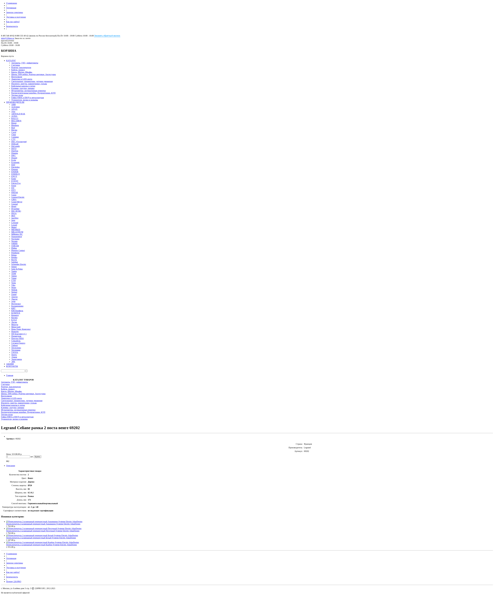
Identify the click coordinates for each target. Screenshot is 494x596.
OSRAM (15, 246)
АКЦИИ (10, 364)
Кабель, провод (18, 70)
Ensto (13, 179)
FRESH (14, 192)
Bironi (13, 123)
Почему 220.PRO (13, 581)
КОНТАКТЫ (12, 366)
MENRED (15, 230)
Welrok (14, 290)
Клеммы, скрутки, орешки (22, 88)
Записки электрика (14, 12)
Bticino (14, 130)
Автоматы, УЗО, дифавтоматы (24, 63)
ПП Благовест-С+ (19, 334)
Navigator (15, 239)
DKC (13, 155)
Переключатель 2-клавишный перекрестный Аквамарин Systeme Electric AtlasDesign (43, 524)
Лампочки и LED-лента (21, 79)
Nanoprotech (16, 236)
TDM (13, 274)
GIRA (13, 199)
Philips (14, 248)
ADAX (14, 109)
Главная (9, 375)
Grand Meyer (16, 202)
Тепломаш (15, 350)
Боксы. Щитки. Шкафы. (21, 72)
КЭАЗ (14, 320)
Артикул (10, 439)
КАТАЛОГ (11, 60)
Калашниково (17, 306)
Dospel (14, 158)
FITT (13, 190)
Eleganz (14, 169)
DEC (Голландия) (19, 142)
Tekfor (14, 276)
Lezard (14, 225)
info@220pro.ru (7, 38)
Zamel (13, 294)
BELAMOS (16, 121)
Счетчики (15, 65)
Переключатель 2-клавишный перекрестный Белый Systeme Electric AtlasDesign (41, 538)
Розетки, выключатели (21, 67)
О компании (11, 3)
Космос (14, 318)
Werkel (14, 292)
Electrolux (15, 167)
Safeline (14, 262)
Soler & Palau (17, 269)
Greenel (14, 204)
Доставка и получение (16, 17)
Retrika (14, 257)
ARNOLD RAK (18, 114)
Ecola (13, 160)
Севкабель (15, 341)
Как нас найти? (13, 22)
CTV (13, 139)
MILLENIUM (17, 232)
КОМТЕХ (15, 313)
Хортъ (14, 355)
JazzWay (15, 218)
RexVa (14, 260)
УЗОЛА (14, 352)
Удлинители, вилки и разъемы (24, 100)
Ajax (13, 111)
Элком (14, 357)
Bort (13, 128)
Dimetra (14, 153)
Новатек (15, 331)
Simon (14, 267)
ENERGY (15, 174)
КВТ (13, 308)
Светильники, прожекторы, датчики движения (32, 81)
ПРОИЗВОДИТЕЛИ (15, 102)
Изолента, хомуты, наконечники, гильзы (29, 84)
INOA (14, 213)
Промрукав (16, 336)
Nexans (14, 241)
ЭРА (13, 362)
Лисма (14, 322)
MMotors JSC (17, 234)
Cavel (13, 132)
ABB (13, 104)
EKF (13, 165)
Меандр (14, 324)
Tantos (14, 271)
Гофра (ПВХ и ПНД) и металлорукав (27, 98)
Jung (13, 220)
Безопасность (12, 26)
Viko (13, 285)
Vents (13, 283)
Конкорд (15, 315)
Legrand (14, 223)
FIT (12, 188)
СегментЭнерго (18, 343)
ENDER (14, 172)
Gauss (13, 195)
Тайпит (14, 345)
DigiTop (14, 151)
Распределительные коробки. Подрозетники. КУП (33, 93)
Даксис (14, 299)
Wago (13, 287)
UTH (13, 280)
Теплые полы (17, 95)
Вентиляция (16, 77)
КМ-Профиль (17, 311)
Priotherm (15, 253)
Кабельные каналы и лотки (23, 86)
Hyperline (15, 209)
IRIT (13, 216)
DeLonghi (15, 146)
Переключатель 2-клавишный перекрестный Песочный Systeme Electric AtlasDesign (42, 531)
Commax (15, 137)
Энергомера (16, 359)
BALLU (14, 118)
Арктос (14, 297)
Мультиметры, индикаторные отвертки (28, 91)
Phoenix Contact (18, 250)
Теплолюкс (16, 348)
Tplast (13, 278)
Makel (13, 227)
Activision (15, 107)
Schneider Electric (18, 264)
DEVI (13, 148)
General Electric (17, 197)
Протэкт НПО (17, 338)
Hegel (13, 206)
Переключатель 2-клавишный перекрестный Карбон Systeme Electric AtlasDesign (41, 545)
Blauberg (15, 125)
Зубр (13, 301)
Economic (15, 162)
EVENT (14, 181)
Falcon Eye (16, 183)
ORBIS (14, 243)
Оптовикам (11, 8)
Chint (13, 135)
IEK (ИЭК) (16, 211)
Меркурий (15, 327)
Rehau (14, 255)
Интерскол (16, 304)
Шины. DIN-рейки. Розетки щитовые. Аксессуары (33, 74)
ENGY (14, 176)
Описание (10, 465)
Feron (13, 186)
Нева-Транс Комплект (21, 329)
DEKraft (14, 144)
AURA (14, 116)
